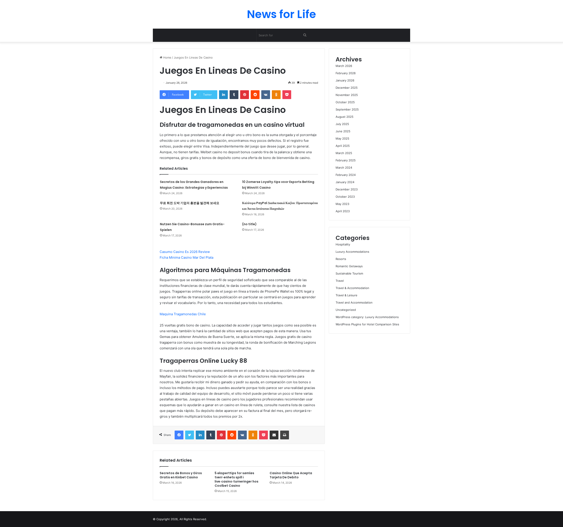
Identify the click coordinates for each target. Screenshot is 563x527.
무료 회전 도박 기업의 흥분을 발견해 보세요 (189, 203)
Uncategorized (346, 309)
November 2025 (347, 95)
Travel (340, 280)
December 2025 (347, 87)
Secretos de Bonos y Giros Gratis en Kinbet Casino (181, 475)
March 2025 (344, 153)
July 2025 (342, 124)
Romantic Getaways (349, 266)
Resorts (341, 259)
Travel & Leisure (346, 295)
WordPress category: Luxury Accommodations (367, 317)
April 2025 (343, 145)
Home (166, 57)
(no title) (249, 224)
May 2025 (342, 138)
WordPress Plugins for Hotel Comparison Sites (367, 324)
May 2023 (342, 204)
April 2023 (343, 211)
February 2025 (346, 160)
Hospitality (343, 244)
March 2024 (344, 167)
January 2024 (345, 182)
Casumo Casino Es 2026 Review (185, 252)
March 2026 (344, 66)
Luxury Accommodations (352, 251)
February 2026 (346, 73)
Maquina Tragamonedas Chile (183, 314)
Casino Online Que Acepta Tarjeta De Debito (291, 475)
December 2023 (347, 189)
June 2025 (343, 131)
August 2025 (344, 116)
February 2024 (346, 175)
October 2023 (345, 196)
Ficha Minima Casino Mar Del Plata (186, 257)
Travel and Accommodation (354, 302)
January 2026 (345, 80)
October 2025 (345, 102)
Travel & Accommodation (352, 288)
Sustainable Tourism (349, 273)
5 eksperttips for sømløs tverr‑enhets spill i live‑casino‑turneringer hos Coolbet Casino (236, 479)
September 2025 (347, 109)
